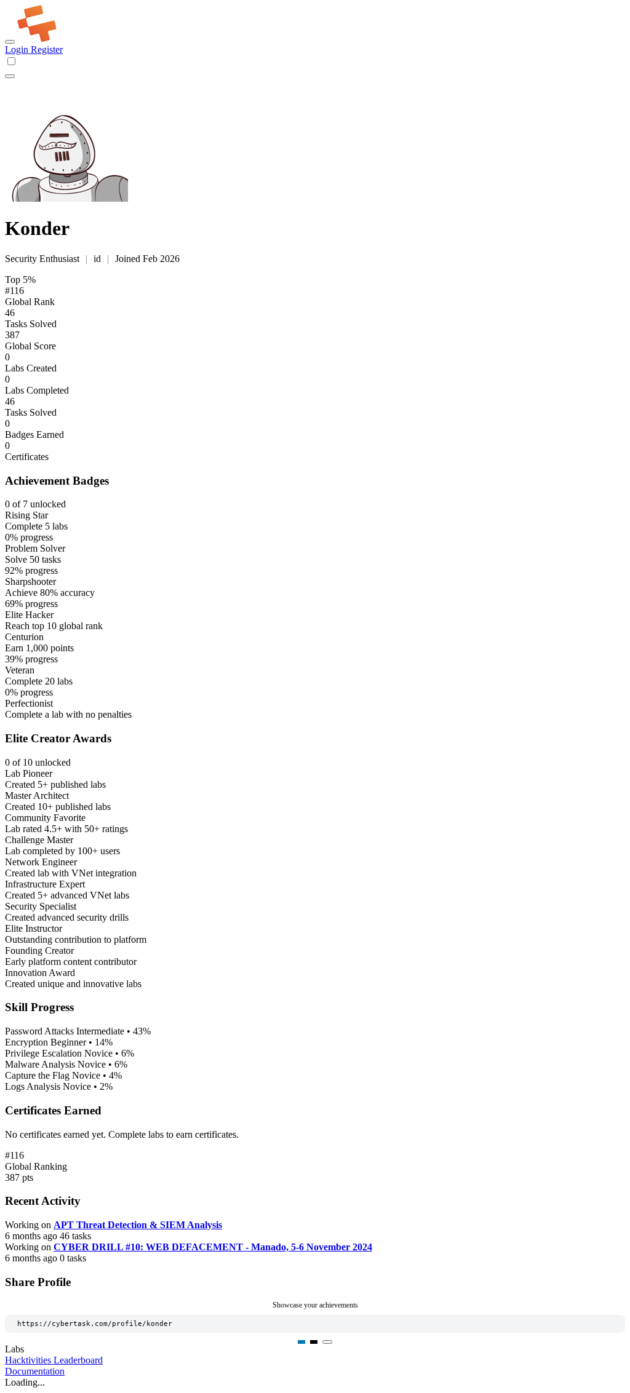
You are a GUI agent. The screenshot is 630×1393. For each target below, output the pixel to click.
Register (47, 49)
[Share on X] (313, 1342)
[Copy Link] (327, 1342)
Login (18, 49)
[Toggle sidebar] (10, 42)
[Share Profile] (10, 76)
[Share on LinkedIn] (301, 1342)
